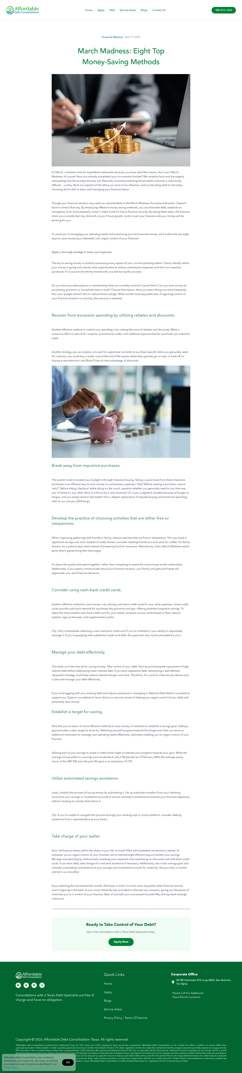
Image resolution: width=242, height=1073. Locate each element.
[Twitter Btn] (26, 985)
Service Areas (128, 10)
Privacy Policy (11, 1067)
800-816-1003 (223, 10)
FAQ (112, 10)
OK (68, 1062)
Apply (101, 10)
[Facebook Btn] (18, 985)
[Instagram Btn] (42, 985)
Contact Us (159, 10)
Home (89, 10)
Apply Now (121, 942)
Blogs (144, 10)
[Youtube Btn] (34, 985)
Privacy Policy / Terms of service (125, 1018)
